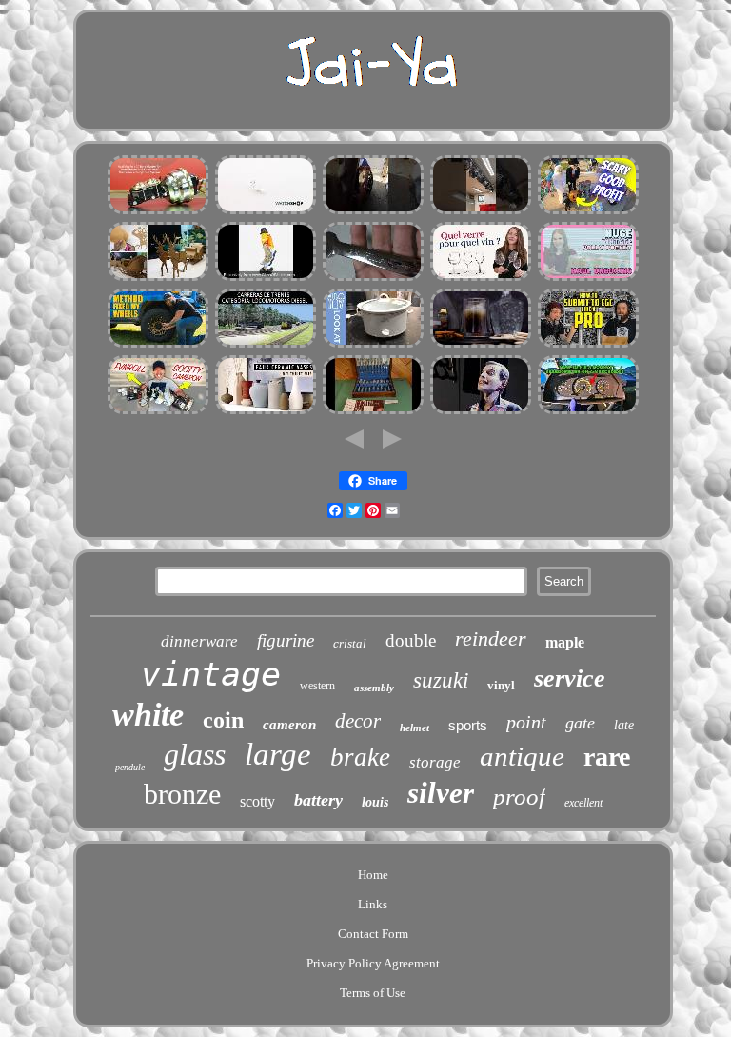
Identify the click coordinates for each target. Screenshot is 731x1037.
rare (606, 756)
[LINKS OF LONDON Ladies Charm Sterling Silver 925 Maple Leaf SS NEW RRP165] (265, 212)
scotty (257, 801)
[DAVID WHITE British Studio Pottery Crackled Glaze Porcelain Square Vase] (265, 412)
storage (435, 762)
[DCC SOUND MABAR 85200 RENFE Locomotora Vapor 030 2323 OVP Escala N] (265, 345)
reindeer (490, 638)
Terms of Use (372, 993)
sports (467, 725)
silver (440, 792)
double (410, 640)
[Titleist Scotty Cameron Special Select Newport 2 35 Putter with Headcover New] (158, 412)
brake (360, 757)
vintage (211, 674)
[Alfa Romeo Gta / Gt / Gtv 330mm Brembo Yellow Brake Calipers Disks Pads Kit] (373, 212)
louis (375, 802)
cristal (349, 643)
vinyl (501, 685)
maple (564, 642)
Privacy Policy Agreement (373, 963)
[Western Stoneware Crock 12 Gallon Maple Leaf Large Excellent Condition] (373, 345)
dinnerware (199, 641)
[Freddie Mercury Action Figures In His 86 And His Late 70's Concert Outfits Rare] (480, 412)
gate (580, 722)
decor (358, 720)
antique (522, 756)
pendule (130, 767)
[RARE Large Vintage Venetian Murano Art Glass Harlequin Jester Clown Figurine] (265, 278)
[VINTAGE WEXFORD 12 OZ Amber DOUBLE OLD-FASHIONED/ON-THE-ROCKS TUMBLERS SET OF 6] (480, 345)
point (526, 721)
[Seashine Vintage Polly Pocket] (588, 278)
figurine (285, 640)
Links (372, 904)
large (278, 754)
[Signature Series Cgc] (588, 345)
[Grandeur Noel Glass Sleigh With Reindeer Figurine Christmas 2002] (158, 278)
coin (223, 720)
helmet (414, 727)
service (569, 678)
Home (373, 874)
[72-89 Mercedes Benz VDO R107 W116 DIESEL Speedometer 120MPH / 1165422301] (588, 412)
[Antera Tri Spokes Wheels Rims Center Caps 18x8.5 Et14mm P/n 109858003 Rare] (158, 345)
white (148, 714)
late (624, 725)
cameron (289, 724)
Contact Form (373, 934)
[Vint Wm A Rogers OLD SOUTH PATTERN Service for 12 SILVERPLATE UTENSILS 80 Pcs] (373, 412)
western (317, 685)
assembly (374, 687)
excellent (583, 802)
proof (519, 796)
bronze (182, 793)
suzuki (440, 680)
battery (318, 799)
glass (195, 754)
